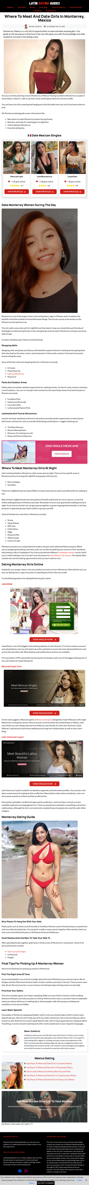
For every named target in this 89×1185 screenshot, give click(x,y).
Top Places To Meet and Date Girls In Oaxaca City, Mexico (50, 1079)
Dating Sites (51, 10)
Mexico (10, 7)
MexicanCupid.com (12, 666)
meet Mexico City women (60, 555)
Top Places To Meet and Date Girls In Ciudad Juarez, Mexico (51, 1075)
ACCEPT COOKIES (46, 1183)
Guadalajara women (66, 552)
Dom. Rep (43, 7)
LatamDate (7, 584)
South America (76, 7)
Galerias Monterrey (15, 374)
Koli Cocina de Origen (16, 951)
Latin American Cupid (12, 737)
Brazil (32, 7)
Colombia (22, 7)
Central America (58, 7)
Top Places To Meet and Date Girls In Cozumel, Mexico (49, 1063)
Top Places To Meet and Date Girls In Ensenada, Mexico (49, 1067)
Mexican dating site (44, 719)
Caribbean (37, 10)
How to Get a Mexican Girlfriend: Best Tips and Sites (48, 1071)
